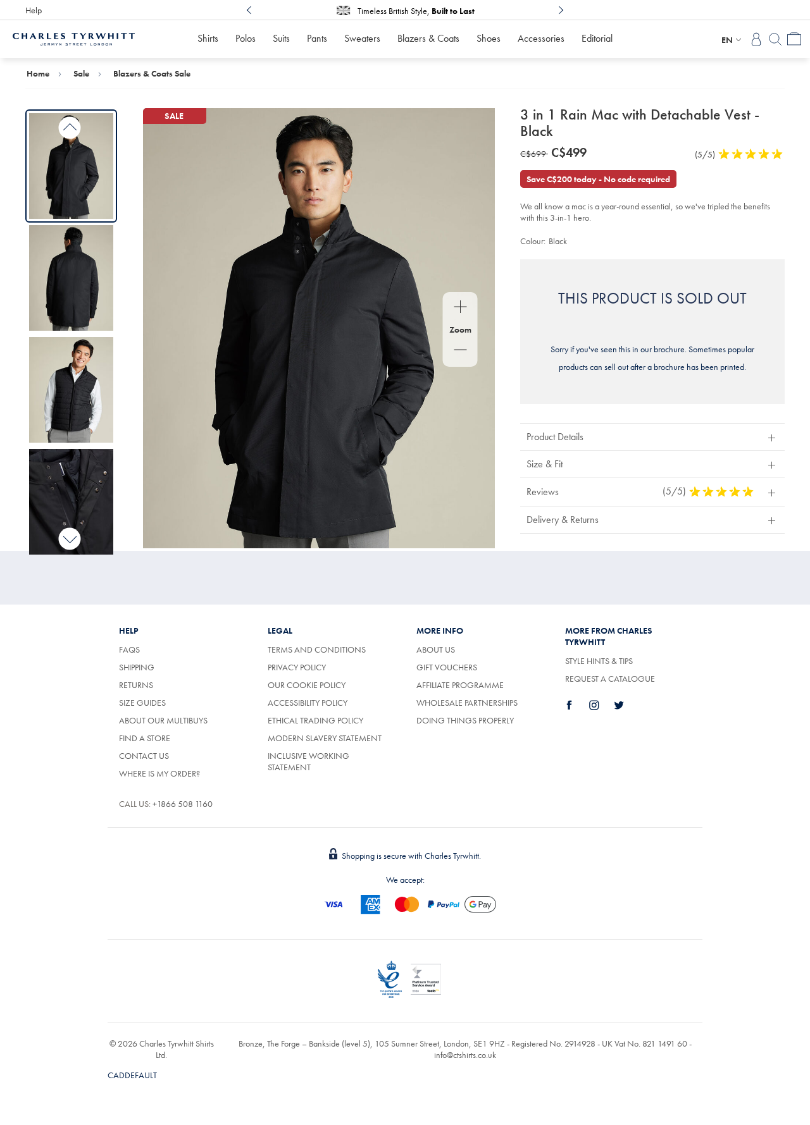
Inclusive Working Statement (308, 761)
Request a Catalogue (610, 678)
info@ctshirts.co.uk (465, 1054)
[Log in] (756, 39)
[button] (652, 436)
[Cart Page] (794, 39)
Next (70, 538)
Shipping (136, 667)
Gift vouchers (446, 667)
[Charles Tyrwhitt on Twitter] (625, 705)
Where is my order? (159, 773)
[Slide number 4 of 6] (71, 502)
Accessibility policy (307, 702)
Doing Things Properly (465, 720)
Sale (81, 73)
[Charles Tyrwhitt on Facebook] (576, 705)
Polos (245, 38)
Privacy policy (297, 667)
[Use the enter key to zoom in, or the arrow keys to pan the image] (460, 308)
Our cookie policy (307, 685)
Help (33, 10)
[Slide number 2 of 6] (71, 278)
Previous (70, 128)
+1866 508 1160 (183, 803)
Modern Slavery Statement (325, 738)
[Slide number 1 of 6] (71, 166)
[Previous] (249, 10)
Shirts (207, 38)
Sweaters (362, 38)
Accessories (541, 38)
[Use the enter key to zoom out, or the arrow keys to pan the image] (460, 351)
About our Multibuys (163, 720)
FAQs (129, 649)
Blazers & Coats (428, 38)
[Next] (560, 10)
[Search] (775, 39)
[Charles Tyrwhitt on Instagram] (601, 705)
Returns (136, 685)
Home (38, 73)
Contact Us (144, 755)
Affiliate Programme (460, 685)
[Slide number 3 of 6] (71, 390)
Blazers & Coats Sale (151, 73)
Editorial (597, 38)
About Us (435, 649)
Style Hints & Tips (599, 661)
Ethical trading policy (315, 720)
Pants (317, 38)
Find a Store (144, 738)
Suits (281, 38)
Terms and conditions (317, 649)
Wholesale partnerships (467, 702)
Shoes (489, 38)
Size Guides (142, 702)
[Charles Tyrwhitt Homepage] (74, 38)
